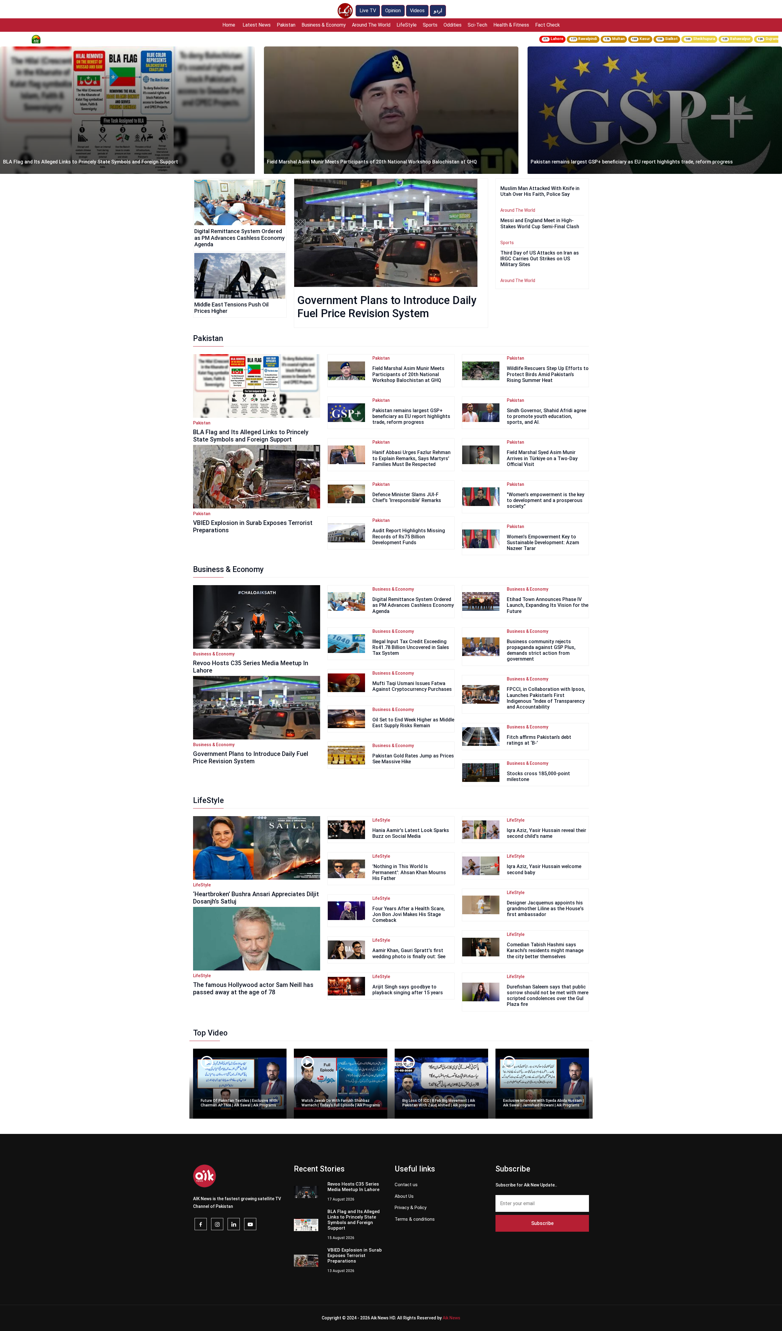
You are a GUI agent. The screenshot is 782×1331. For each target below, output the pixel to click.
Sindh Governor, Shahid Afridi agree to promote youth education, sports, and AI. (546, 416)
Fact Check (547, 25)
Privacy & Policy (410, 1207)
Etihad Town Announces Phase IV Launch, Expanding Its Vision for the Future (547, 605)
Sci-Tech (477, 25)
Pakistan (286, 25)
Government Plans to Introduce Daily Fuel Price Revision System (387, 307)
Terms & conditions (415, 1219)
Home (228, 25)
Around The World (371, 25)
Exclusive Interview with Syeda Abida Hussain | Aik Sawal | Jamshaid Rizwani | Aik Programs (543, 1102)
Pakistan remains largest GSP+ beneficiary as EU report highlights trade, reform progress (368, 162)
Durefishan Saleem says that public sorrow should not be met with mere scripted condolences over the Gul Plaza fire (547, 995)
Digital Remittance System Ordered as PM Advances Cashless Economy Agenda (239, 238)
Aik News (451, 1317)
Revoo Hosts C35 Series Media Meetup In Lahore (353, 1186)
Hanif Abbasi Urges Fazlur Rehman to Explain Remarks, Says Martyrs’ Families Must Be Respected (411, 458)
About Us (404, 1196)
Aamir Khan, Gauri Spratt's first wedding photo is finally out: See (408, 953)
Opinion (393, 10)
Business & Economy (323, 25)
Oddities (453, 25)
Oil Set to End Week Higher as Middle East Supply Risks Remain (413, 722)
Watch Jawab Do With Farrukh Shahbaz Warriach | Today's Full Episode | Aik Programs (340, 1102)
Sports (430, 25)
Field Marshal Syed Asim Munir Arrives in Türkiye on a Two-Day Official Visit (542, 458)
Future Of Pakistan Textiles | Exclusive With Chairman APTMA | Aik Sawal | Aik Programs (239, 1102)
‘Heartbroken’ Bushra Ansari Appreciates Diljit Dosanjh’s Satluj (256, 897)
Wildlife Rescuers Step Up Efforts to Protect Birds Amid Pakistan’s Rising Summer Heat (548, 374)
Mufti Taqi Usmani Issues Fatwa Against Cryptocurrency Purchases (412, 686)
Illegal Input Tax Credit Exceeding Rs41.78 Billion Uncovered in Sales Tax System (410, 647)
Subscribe (542, 1223)
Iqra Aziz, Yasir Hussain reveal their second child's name (546, 833)
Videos (417, 10)
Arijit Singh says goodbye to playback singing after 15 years (407, 990)
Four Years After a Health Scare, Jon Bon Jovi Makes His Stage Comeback (408, 914)
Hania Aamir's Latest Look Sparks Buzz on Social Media (410, 833)
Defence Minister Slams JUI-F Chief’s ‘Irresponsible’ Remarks (406, 497)
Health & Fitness (511, 25)
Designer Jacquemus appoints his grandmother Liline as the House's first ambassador (545, 908)
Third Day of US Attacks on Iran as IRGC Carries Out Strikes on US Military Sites (539, 258)
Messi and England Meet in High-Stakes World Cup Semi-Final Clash (539, 223)
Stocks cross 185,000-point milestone (538, 776)
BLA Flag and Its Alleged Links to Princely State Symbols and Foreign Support (251, 435)
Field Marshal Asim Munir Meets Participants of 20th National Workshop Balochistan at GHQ (108, 162)
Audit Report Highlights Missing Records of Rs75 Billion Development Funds (408, 536)
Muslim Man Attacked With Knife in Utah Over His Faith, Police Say (605, 162)
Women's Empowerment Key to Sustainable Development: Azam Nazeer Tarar (543, 542)
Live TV (368, 10)
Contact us (406, 1184)
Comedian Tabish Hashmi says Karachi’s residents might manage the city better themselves (545, 950)
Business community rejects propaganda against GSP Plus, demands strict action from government (541, 650)
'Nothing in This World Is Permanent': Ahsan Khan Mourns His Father (409, 872)
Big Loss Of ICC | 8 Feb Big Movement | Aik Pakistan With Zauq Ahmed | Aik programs (438, 1102)
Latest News (257, 25)
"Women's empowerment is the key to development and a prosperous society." (545, 500)
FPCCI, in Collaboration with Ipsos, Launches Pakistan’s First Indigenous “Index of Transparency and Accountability (546, 698)
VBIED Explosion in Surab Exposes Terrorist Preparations (354, 1255)
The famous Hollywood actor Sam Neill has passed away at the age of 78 (253, 988)
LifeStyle (406, 25)
